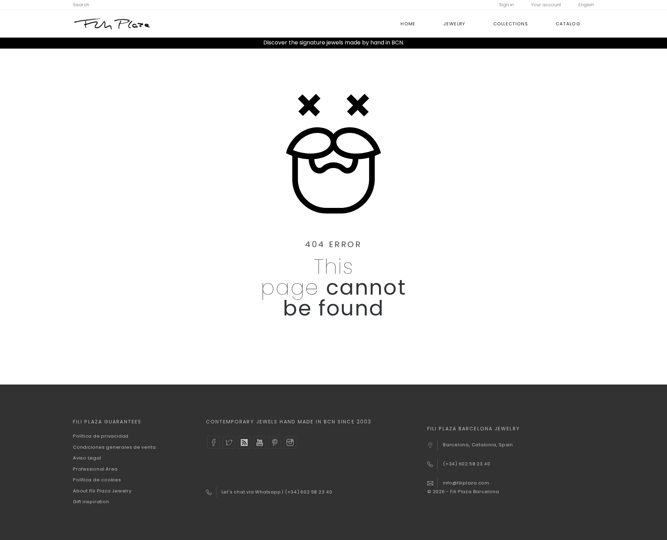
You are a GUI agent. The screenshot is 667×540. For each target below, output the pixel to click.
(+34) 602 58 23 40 (308, 492)
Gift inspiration (91, 501)
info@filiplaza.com (466, 483)
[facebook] (213, 442)
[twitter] (229, 442)
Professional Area (95, 469)
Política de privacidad (101, 436)
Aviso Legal (87, 458)
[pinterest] (275, 442)
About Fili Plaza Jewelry (102, 491)
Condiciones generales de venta (114, 447)
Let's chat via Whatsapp (252, 492)
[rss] (244, 442)
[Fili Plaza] (112, 24)
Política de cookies (97, 479)
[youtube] (259, 442)
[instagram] (290, 442)
